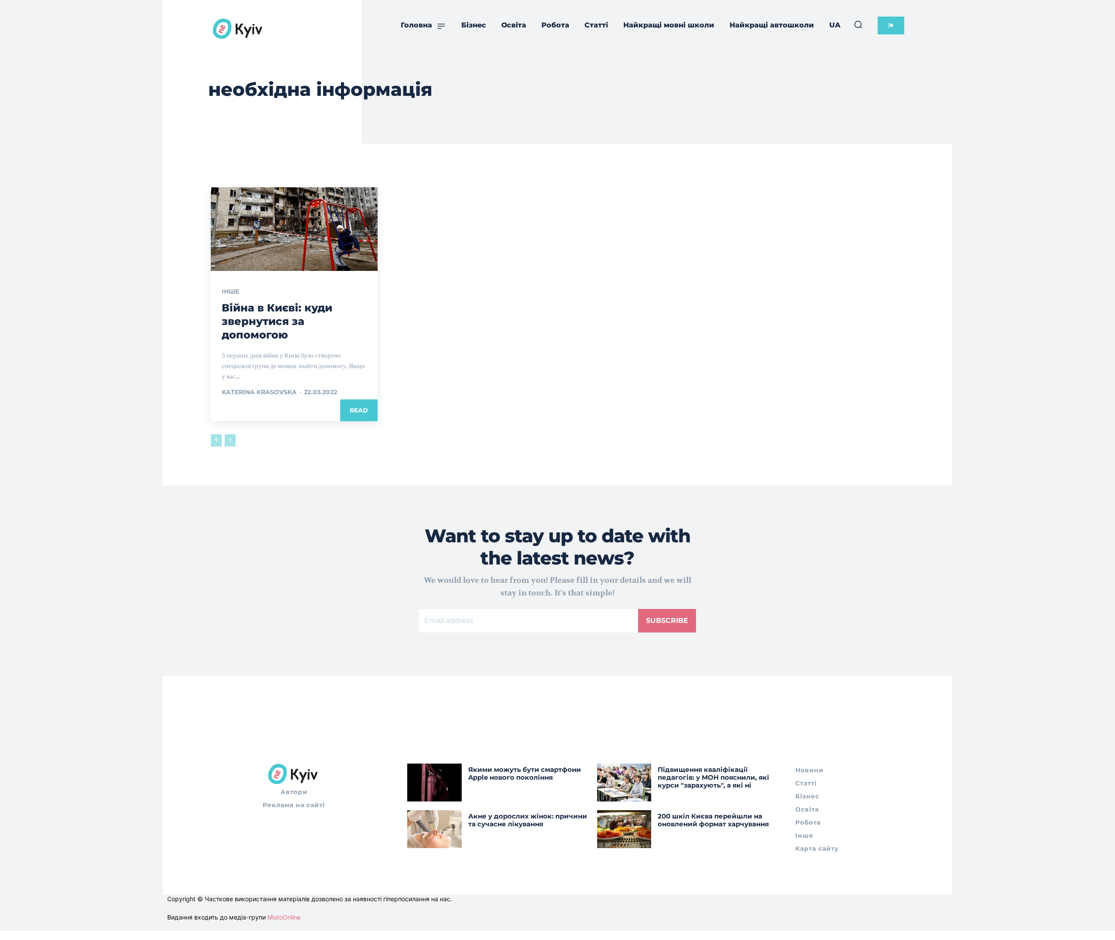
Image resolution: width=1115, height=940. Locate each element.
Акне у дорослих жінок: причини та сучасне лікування (527, 820)
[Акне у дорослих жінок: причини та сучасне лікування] (434, 829)
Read (359, 410)
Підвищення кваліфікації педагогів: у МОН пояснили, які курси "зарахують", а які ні (713, 777)
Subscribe (667, 620)
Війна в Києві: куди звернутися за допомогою (277, 321)
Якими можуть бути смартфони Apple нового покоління (524, 773)
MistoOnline (284, 917)
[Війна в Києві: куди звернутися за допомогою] (294, 229)
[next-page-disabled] (230, 440)
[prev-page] (216, 440)
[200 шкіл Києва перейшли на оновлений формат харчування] (624, 829)
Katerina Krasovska (259, 392)
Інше (230, 291)
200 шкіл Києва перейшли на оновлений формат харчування (713, 820)
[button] (858, 24)
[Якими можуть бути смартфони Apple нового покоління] (434, 782)
